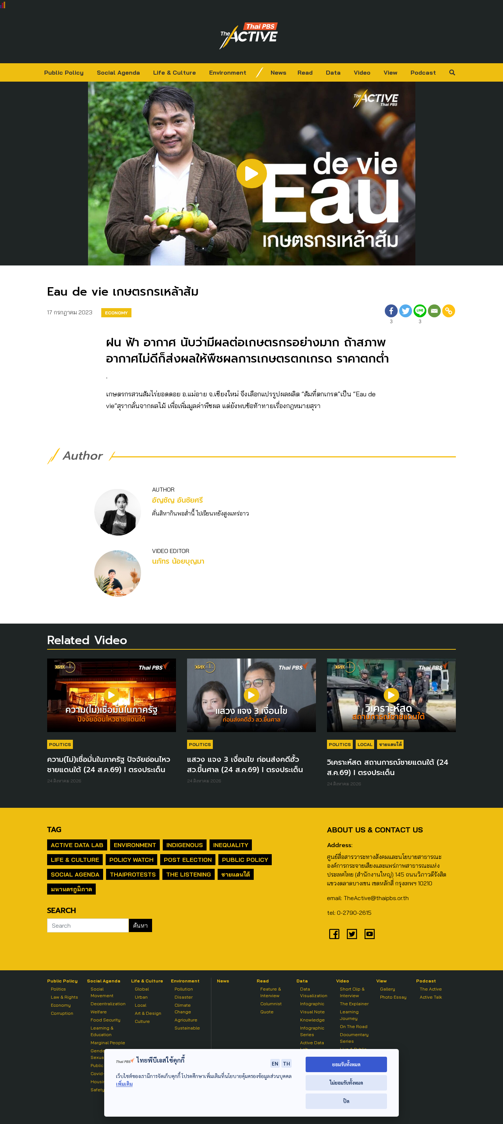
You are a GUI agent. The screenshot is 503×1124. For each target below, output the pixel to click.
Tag (54, 829)
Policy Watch (131, 859)
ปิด (346, 1101)
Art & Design (148, 1013)
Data (333, 72)
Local (365, 744)
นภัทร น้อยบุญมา (178, 561)
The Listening (188, 874)
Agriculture (186, 1020)
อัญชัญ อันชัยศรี (177, 500)
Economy (116, 312)
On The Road (353, 1026)
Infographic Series (312, 1031)
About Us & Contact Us (375, 829)
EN (275, 1063)
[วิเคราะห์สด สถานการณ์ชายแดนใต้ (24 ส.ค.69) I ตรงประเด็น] (391, 699)
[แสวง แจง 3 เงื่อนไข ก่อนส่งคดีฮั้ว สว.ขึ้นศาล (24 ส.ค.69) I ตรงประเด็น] (251, 699)
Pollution (184, 989)
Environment (227, 72)
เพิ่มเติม (124, 1084)
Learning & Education (102, 1031)
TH (286, 1063)
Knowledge (312, 1020)
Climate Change (183, 1008)
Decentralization (108, 1003)
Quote (267, 1011)
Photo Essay (393, 997)
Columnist (271, 1003)
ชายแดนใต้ (390, 744)
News (278, 72)
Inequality (230, 845)
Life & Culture (174, 72)
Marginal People (108, 1042)
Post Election (188, 859)
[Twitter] (405, 315)
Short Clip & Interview (352, 992)
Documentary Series (354, 1038)
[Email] (434, 315)
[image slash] (259, 72)
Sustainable (187, 1028)
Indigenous (184, 845)
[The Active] (248, 36)
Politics (60, 744)
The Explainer (354, 1003)
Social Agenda (118, 72)
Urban (141, 997)
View (390, 72)
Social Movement (102, 992)
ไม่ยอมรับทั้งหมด (346, 1083)
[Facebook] (334, 934)
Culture (142, 1021)
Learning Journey (349, 1015)
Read (305, 72)
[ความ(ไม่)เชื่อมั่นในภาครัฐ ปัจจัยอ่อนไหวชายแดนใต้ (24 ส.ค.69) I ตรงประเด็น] (111, 699)
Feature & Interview (270, 992)
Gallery (387, 989)
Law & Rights (64, 997)
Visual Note (312, 1011)
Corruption (62, 1013)
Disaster (184, 997)
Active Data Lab (77, 845)
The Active (431, 989)
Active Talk (431, 997)
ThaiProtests (133, 874)
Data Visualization (313, 992)
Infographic (312, 1003)
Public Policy (64, 72)
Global (142, 989)
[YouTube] (369, 934)
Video (362, 72)
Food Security (105, 1020)
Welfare (99, 1011)
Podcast (423, 72)
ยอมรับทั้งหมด (346, 1064)
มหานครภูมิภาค (71, 889)
